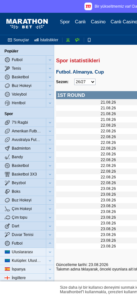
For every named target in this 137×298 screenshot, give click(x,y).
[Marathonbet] (27, 24)
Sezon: (62, 82)
